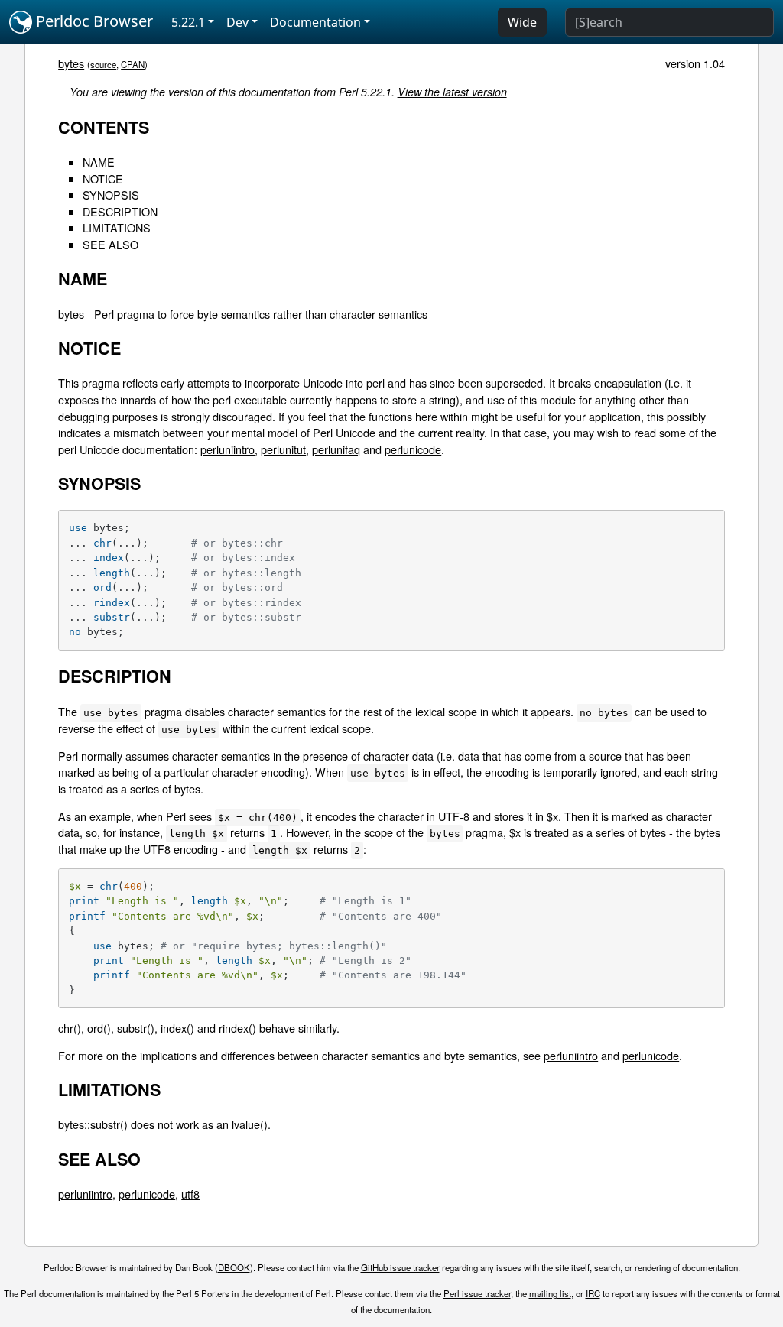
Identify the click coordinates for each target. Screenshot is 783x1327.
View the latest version (452, 91)
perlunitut (283, 449)
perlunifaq (336, 449)
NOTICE (103, 178)
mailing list (550, 1293)
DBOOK (234, 1267)
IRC (593, 1293)
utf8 (190, 1194)
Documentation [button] (315, 22)
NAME (99, 162)
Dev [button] (237, 22)
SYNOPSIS (111, 195)
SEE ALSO (110, 244)
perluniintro (227, 449)
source (103, 64)
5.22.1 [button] (188, 22)
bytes (71, 63)
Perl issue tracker (477, 1293)
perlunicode (413, 449)
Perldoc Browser (92, 21)
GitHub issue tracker (400, 1267)
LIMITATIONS (117, 227)
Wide (522, 22)
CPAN (133, 64)
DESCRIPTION (120, 211)
